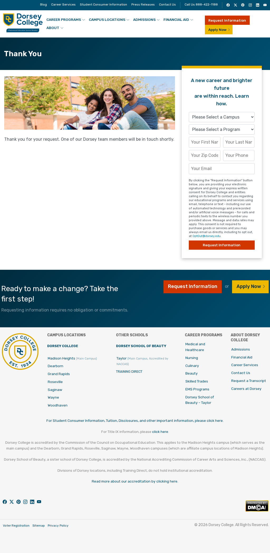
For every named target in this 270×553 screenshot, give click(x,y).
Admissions (144, 19)
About (52, 28)
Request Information (227, 20)
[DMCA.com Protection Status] (257, 510)
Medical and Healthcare (195, 347)
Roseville (55, 382)
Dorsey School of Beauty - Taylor (199, 400)
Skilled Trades (196, 381)
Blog (43, 4)
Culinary (192, 365)
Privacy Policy (58, 525)
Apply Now (217, 29)
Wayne (53, 397)
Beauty (191, 373)
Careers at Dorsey (246, 388)
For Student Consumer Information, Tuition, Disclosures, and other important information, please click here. (135, 420)
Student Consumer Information (103, 4)
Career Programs (63, 19)
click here (160, 431)
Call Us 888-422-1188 (201, 4)
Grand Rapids (59, 374)
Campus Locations (107, 19)
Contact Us (167, 4)
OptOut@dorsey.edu (206, 236)
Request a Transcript (248, 381)
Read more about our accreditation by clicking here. (135, 481)
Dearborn (55, 366)
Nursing (191, 358)
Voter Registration (16, 525)
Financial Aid (176, 19)
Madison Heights (72, 358)
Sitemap (38, 525)
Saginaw (55, 389)
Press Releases (143, 4)
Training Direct (129, 372)
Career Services (63, 4)
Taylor (142, 361)
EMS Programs (197, 389)
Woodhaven (58, 405)
